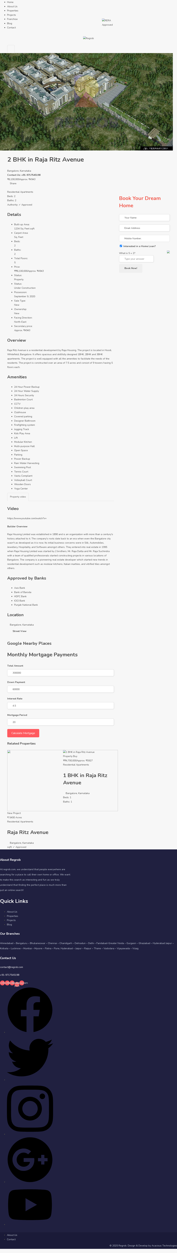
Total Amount (15, 665)
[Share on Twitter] (10, 187)
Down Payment (16, 682)
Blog (9, 23)
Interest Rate (14, 698)
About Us (12, 6)
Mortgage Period (17, 715)
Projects (11, 15)
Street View (19, 631)
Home (10, 2)
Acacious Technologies (164, 1245)
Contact (11, 27)
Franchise (12, 19)
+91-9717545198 (9, 975)
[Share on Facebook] (8, 187)
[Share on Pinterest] (14, 187)
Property (19, 279)
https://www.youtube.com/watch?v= (26, 518)
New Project (14, 813)
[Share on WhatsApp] (17, 187)
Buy (75, 756)
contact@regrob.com (11, 967)
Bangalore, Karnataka (19, 170)
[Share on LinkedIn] (12, 187)
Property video (18, 496)
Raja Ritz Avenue (27, 832)
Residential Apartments (20, 192)
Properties (12, 10)
